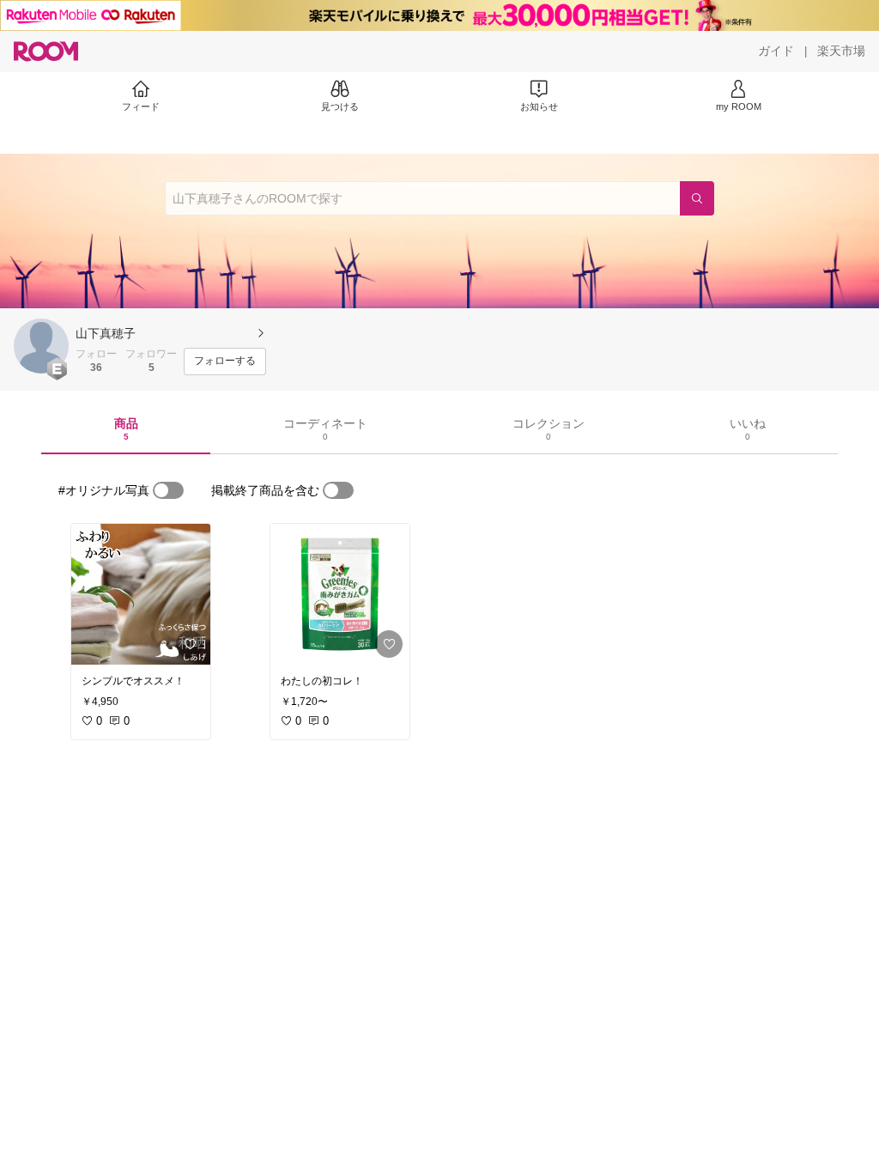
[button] (41, 346)
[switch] (168, 490)
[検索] (697, 198)
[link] (140, 594)
